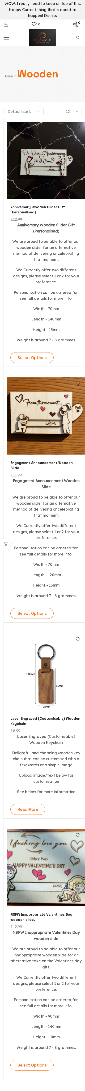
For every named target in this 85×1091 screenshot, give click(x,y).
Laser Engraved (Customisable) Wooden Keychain (45, 721)
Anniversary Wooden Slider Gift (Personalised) (37, 209)
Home (8, 76)
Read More (27, 809)
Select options (32, 357)
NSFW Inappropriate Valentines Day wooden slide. (41, 917)
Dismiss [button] (50, 15)
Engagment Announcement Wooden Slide (41, 465)
